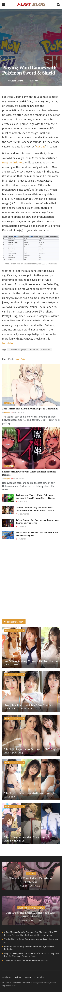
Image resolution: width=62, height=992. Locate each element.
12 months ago (23, 514)
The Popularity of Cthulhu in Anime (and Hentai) (26, 960)
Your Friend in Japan (14, 630)
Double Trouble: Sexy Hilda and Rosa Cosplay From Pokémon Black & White (35, 509)
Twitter (18, 977)
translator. (8, 343)
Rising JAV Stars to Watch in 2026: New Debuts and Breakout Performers (30, 706)
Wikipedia (53, 263)
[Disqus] (31, 582)
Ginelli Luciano (17, 80)
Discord (28, 977)
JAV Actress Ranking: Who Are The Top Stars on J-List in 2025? (31, 662)
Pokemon (45, 349)
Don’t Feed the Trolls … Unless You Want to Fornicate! (31, 914)
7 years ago (33, 80)
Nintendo (34, 349)
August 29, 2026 (36, 886)
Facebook (6, 977)
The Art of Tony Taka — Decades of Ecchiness (31, 879)
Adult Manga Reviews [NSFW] (31, 908)
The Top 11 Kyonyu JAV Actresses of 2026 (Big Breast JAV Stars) (29, 750)
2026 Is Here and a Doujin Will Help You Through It (30, 408)
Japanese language (17, 349)
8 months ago (18, 412)
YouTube (40, 977)
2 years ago (21, 526)
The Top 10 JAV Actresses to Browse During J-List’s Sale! (29, 794)
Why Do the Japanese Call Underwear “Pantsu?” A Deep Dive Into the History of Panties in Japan (31, 955)
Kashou (7, 412)
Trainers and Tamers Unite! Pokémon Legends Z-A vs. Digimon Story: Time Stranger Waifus (34, 498)
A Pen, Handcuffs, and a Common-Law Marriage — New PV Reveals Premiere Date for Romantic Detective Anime (30, 933)
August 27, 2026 (36, 920)
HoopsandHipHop (12, 162)
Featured (8, 403)
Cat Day (40, 146)
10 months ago (19, 479)
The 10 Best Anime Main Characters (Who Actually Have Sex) (28, 838)
